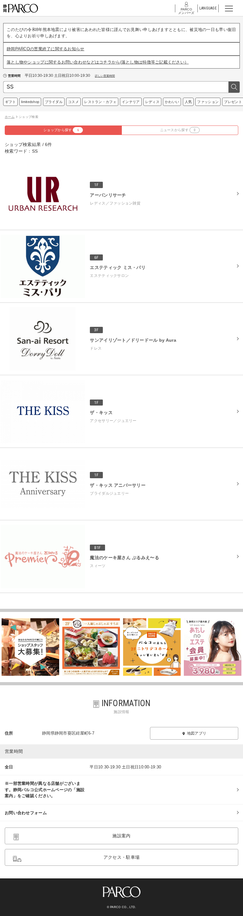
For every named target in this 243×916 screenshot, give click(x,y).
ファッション (208, 102)
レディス (152, 102)
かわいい (172, 102)
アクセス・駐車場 (121, 857)
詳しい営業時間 (105, 75)
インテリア (131, 102)
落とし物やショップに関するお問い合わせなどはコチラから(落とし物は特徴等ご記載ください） (98, 62)
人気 (188, 102)
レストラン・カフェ (100, 102)
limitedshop (30, 102)
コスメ (73, 102)
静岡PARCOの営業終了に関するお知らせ (45, 48)
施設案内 (121, 835)
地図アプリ (196, 733)
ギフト (10, 102)
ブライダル (54, 102)
